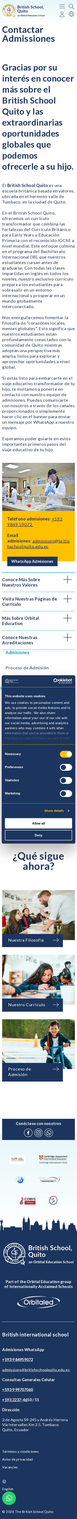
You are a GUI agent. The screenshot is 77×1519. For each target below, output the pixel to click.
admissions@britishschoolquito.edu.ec (36, 1369)
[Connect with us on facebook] (28, 1133)
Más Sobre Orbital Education (20, 621)
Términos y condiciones (20, 1451)
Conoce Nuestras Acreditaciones (19, 640)
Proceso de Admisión (27, 667)
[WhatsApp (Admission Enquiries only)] (48, 1133)
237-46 (20, 1399)
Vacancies (10, 1467)
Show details (54, 810)
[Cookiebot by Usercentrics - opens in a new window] (54, 681)
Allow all (38, 823)
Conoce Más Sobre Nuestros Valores (21, 582)
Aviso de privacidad (17, 1459)
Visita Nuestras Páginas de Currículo (29, 601)
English (7, 1489)
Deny (38, 835)
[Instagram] (38, 1133)
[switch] (66, 767)
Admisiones (17, 652)
